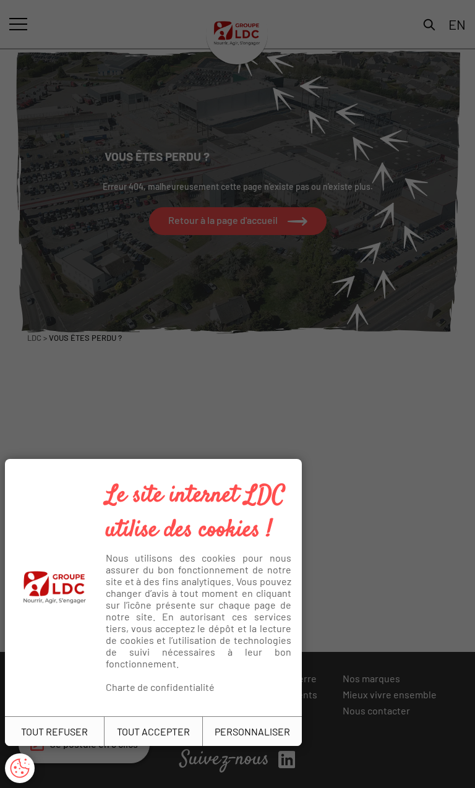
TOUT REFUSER (54, 731)
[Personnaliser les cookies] (20, 768)
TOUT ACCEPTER (153, 731)
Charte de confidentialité (160, 687)
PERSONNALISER (252, 731)
